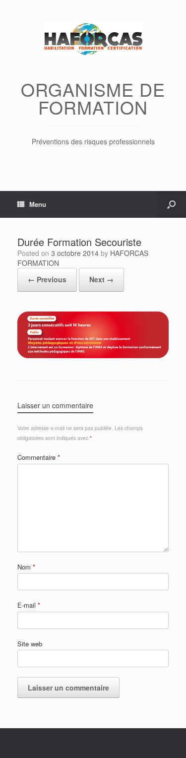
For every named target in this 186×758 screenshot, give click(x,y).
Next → (101, 279)
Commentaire (38, 457)
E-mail (28, 605)
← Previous (47, 279)
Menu (37, 204)
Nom (26, 566)
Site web (29, 643)
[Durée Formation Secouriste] (93, 355)
